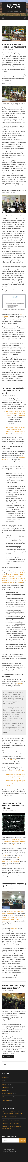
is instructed (13, 928)
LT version (19, 683)
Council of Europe (10, 760)
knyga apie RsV (6, 1087)
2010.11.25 (5, 810)
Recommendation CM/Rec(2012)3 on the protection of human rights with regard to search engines (15, 776)
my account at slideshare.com (10, 845)
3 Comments (12, 395)
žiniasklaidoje (5, 1100)
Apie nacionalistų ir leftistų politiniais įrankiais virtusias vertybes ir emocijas (12, 1112)
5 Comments (12, 990)
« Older (4, 1064)
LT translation (21, 415)
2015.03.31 (5, 49)
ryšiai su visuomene (7, 1093)
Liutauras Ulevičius (14, 6)
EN (3, 1081)
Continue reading (7, 1056)
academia (4, 1077)
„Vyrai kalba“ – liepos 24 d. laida (10, 1123)
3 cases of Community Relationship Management (14, 45)
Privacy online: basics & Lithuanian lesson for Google (13, 390)
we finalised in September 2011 (15, 771)
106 (18, 857)
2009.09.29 (5, 888)
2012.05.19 (5, 395)
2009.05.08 (5, 990)
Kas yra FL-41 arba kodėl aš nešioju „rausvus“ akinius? (11, 1127)
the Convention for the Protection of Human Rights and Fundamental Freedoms (15, 413)
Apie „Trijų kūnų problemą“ (9, 1117)
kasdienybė (5, 1084)
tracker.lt (4, 865)
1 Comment (12, 888)
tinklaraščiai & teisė (7, 1097)
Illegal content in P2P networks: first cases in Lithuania (13, 805)
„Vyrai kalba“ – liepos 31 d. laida (10, 1120)
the (4, 760)
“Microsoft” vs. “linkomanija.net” (10, 861)
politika (4, 1090)
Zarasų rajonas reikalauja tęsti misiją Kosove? (13, 986)
